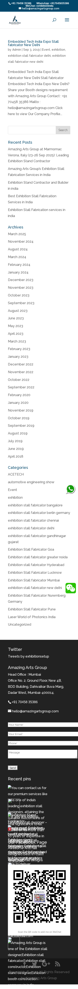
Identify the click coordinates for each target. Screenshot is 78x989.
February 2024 (19, 265)
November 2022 (20, 372)
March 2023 (17, 341)
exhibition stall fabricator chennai (33, 520)
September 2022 (21, 387)
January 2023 (18, 357)
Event (46, 49)
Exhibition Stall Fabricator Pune (32, 609)
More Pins (19, 830)
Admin (16, 49)
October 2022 (18, 380)
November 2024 (20, 241)
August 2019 (17, 433)
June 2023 (16, 318)
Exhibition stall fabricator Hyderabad (36, 565)
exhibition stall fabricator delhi (29, 55)
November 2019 (20, 410)
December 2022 (20, 364)
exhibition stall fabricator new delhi (35, 588)
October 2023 (18, 295)
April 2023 (15, 334)
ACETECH (16, 474)
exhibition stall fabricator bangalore (35, 505)
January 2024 (18, 272)
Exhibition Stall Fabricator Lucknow (35, 573)
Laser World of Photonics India (32, 617)
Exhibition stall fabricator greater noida (38, 557)
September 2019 (21, 426)
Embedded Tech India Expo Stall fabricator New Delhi (33, 43)
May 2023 (15, 326)
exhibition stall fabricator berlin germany (39, 513)
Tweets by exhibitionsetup (28, 656)
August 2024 (18, 249)
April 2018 (15, 456)
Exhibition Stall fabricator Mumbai (34, 580)
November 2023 (20, 288)
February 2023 (19, 349)
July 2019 (15, 441)
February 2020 (19, 395)
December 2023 (20, 280)
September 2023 (21, 303)
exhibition (58, 49)
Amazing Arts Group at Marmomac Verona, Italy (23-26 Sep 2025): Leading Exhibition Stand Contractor (38, 155)
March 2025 (17, 234)
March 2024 (17, 257)
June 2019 (16, 449)
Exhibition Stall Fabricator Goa (31, 549)
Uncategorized (19, 624)
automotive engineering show (31, 482)
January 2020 (18, 403)
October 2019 (18, 418)
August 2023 (17, 311)
